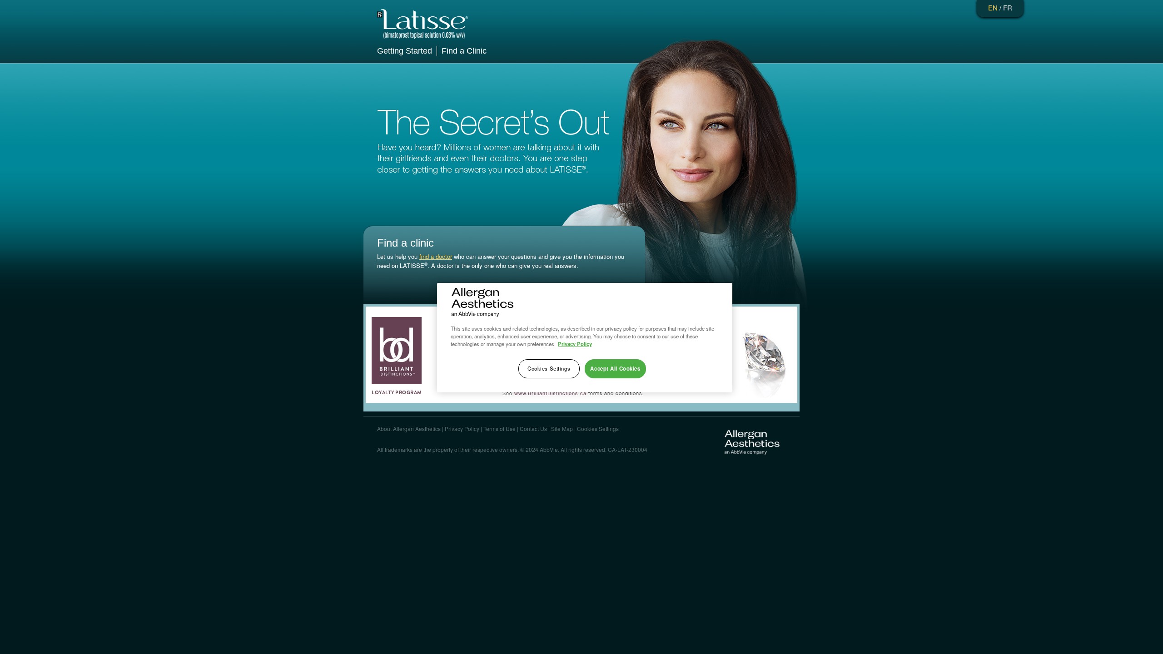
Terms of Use (499, 428)
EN (993, 7)
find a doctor (435, 256)
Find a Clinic (464, 50)
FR (1007, 7)
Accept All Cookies (615, 368)
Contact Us (533, 428)
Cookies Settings (598, 428)
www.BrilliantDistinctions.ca (550, 392)
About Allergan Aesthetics (409, 428)
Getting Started (404, 50)
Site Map (562, 428)
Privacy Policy (462, 428)
